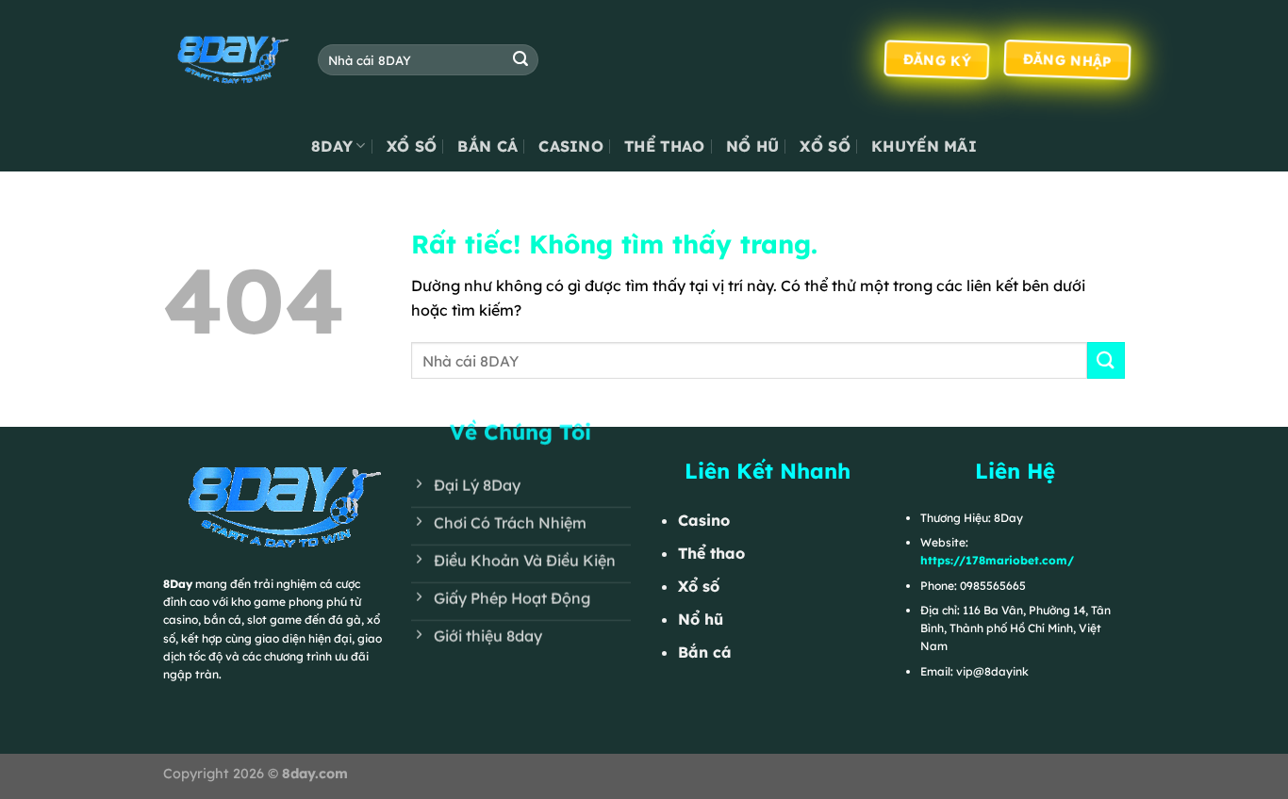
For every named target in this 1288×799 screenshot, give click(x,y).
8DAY (332, 146)
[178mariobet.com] (226, 59)
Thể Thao (664, 146)
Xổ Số (412, 146)
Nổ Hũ (753, 146)
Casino (570, 146)
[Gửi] (520, 60)
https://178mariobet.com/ (997, 560)
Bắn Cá (487, 146)
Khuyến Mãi (924, 146)
